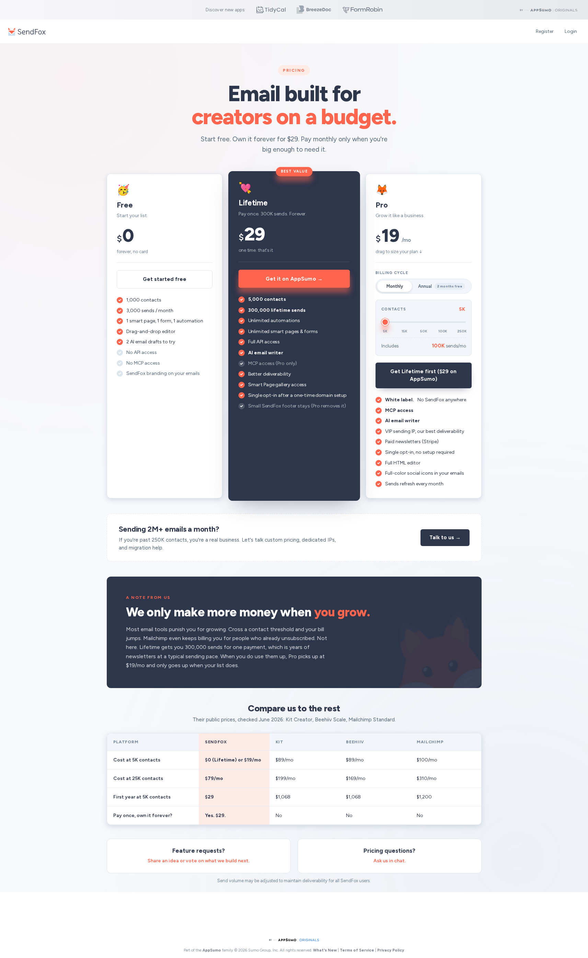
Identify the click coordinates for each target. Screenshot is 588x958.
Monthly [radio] (395, 286)
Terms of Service (357, 950)
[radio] (441, 286)
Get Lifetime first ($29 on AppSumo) (423, 375)
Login (571, 31)
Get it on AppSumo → (293, 278)
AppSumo (212, 950)
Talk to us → (445, 537)
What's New (325, 950)
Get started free (164, 279)
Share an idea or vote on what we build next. (199, 861)
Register (545, 31)
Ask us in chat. (389, 861)
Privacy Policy (390, 950)
